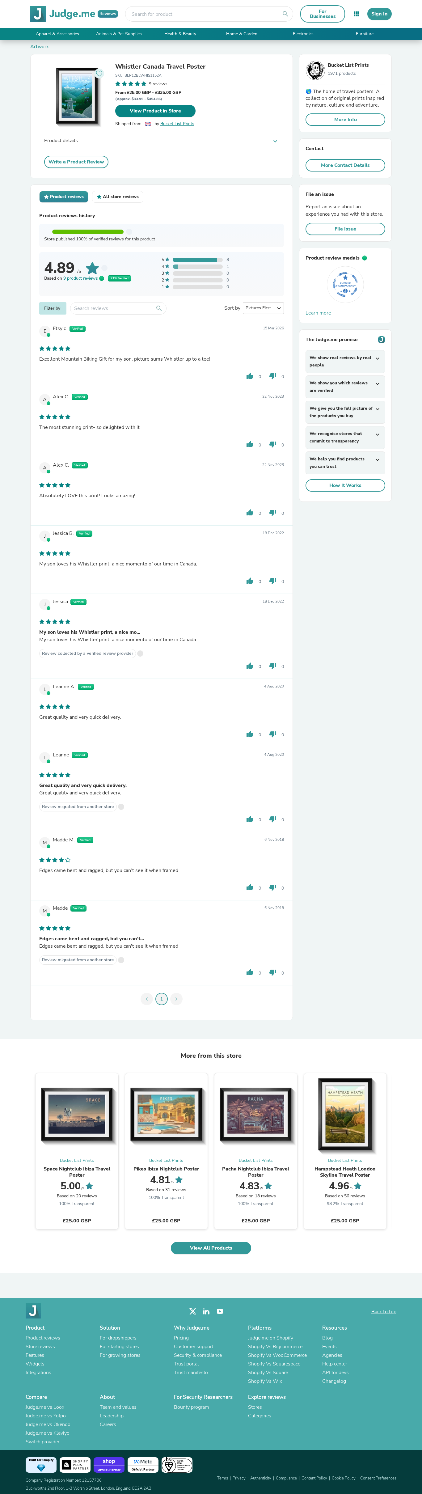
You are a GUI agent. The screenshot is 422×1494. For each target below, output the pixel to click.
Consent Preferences (378, 1478)
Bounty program (191, 1407)
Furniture (364, 34)
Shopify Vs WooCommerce (277, 1355)
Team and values (118, 1407)
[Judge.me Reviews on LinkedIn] (206, 1311)
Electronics (303, 34)
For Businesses (323, 14)
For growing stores (120, 1355)
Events (329, 1347)
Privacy (239, 1478)
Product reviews (43, 1338)
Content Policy (314, 1478)
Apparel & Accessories (57, 34)
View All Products (211, 1248)
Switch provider (42, 1442)
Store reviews (40, 1347)
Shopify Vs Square (268, 1372)
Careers (108, 1424)
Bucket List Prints (177, 124)
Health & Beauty (180, 34)
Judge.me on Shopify (270, 1338)
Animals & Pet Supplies (119, 34)
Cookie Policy (344, 1478)
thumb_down (272, 376)
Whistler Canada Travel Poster (160, 67)
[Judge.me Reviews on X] (192, 1311)
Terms (222, 1478)
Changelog (334, 1381)
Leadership (112, 1416)
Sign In (379, 14)
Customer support (193, 1347)
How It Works (345, 485)
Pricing (181, 1338)
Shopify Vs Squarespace (274, 1364)
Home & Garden (241, 34)
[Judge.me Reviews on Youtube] (220, 1311)
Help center (334, 1364)
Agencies (332, 1355)
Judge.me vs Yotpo (46, 1416)
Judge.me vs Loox (45, 1407)
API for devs (335, 1372)
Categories (259, 1416)
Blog (327, 1338)
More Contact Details (345, 165)
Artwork (39, 46)
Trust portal (186, 1364)
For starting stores (119, 1347)
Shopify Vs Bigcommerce (275, 1347)
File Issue (345, 229)
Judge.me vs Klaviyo (48, 1433)
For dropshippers (118, 1338)
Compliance (286, 1478)
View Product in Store (155, 111)
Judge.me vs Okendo (48, 1424)
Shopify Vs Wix (265, 1381)
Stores (255, 1407)
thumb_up (250, 376)
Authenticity (260, 1478)
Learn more (318, 313)
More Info (345, 119)
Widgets (35, 1364)
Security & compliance (198, 1355)
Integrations (38, 1372)
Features (35, 1355)
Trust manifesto (191, 1372)
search (285, 14)
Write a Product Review (76, 162)
